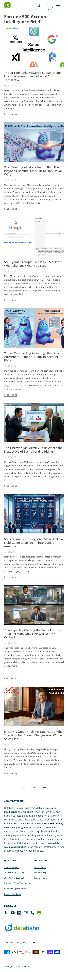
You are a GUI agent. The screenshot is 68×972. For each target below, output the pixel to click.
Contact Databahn (12, 894)
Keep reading (10, 114)
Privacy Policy (40, 867)
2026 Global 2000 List (14, 877)
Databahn (25, 966)
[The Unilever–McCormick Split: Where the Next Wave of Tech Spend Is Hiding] (34, 422)
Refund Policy (40, 872)
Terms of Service (42, 877)
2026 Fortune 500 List (14, 872)
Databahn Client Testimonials (17, 883)
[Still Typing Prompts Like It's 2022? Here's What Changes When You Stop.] (34, 236)
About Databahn (11, 867)
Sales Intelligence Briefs (15, 888)
